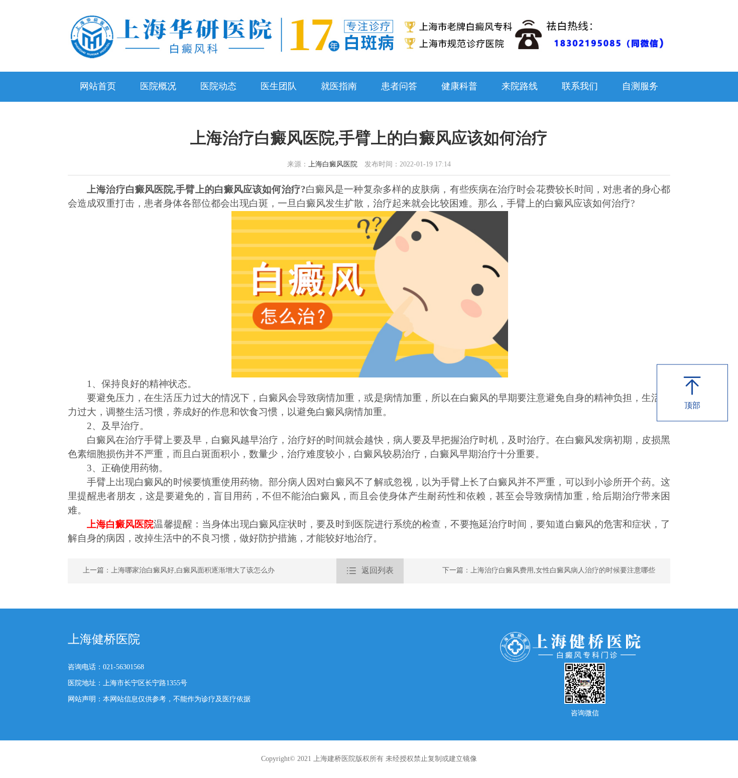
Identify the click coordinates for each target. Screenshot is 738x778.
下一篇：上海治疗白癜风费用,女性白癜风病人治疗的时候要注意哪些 (548, 570)
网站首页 (98, 87)
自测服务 (640, 87)
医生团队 (279, 87)
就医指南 (339, 87)
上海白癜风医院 (332, 164)
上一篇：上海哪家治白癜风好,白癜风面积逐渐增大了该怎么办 (179, 570)
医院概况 (158, 87)
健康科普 (459, 87)
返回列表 (370, 570)
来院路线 (520, 87)
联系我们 (580, 87)
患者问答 (399, 87)
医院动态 (218, 87)
